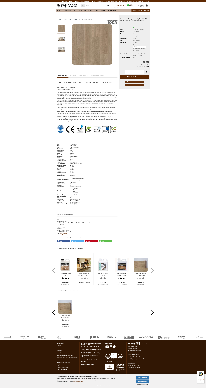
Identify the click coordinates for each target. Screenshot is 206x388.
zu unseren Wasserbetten (63, 367)
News (134, 10)
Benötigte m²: (136, 44)
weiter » (70, 19)
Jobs (94, 1)
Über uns (59, 345)
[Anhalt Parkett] (67, 5)
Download (73, 75)
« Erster (60, 19)
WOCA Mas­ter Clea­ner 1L (65, 274)
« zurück (65, 19)
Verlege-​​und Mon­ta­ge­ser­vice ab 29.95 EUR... (84, 274)
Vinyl (75, 10)
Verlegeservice (112, 10)
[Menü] (203, 372)
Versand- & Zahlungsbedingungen (65, 355)
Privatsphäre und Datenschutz (64, 362)
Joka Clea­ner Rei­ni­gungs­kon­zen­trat (122, 274)
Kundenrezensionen (97, 75)
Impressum (59, 350)
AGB (58, 360)
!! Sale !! (140, 10)
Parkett (59, 10)
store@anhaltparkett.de (138, 359)
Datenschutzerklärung (78, 381)
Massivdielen (67, 10)
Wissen (77, 1)
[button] (139, 1)
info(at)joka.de (63, 233)
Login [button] (147, 1)
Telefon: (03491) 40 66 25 (133, 354)
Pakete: (121, 69)
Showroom (100, 1)
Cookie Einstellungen (62, 369)
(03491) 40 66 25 (119, 5)
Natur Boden (82, 10)
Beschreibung (62, 75)
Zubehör (103, 10)
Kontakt (65, 1)
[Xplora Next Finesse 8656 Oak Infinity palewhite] (92, 44)
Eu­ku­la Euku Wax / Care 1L (103, 274)
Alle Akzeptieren (142, 377)
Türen (96, 10)
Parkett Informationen (112, 1)
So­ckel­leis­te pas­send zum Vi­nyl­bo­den (141, 274)
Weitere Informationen (142, 384)
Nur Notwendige (142, 381)
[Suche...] (108, 5)
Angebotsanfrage (61, 365)
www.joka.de (60, 234)
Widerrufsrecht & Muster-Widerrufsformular (67, 357)
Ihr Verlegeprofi (85, 1)
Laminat (90, 10)
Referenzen (122, 1)
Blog (71, 1)
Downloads (131, 1)
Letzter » (76, 19)
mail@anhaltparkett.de (136, 356)
